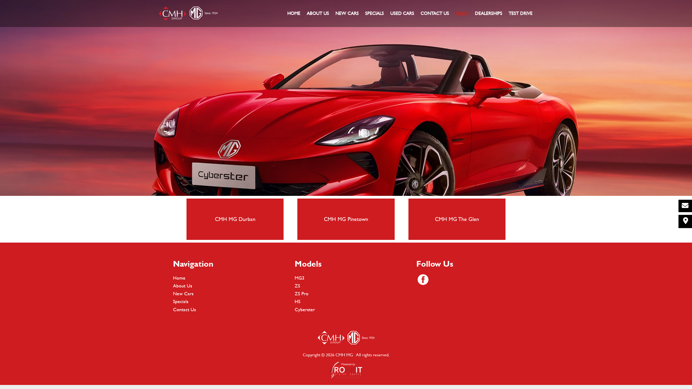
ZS (297, 285)
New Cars (183, 293)
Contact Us (184, 309)
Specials (180, 301)
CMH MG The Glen (457, 219)
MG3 (299, 277)
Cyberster (305, 309)
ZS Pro (301, 293)
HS (297, 301)
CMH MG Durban (235, 219)
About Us (182, 285)
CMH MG (188, 13)
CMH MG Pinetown (346, 219)
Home (179, 277)
